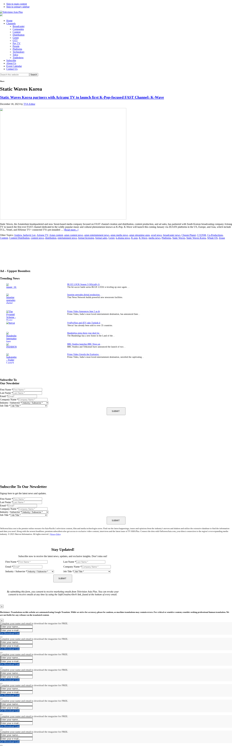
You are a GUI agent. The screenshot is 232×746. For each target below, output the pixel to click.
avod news (156, 235)
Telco (15, 54)
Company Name (9, 399)
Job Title (5, 405)
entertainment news (67, 238)
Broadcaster (18, 26)
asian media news (119, 235)
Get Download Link (10, 633)
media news (154, 238)
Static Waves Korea (196, 238)
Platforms (17, 49)
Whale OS (212, 238)
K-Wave (143, 238)
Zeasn (222, 238)
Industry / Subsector (11, 402)
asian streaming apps (139, 235)
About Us (11, 63)
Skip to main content (16, 4)
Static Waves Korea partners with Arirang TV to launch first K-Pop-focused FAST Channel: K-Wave (82, 97)
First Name (6, 389)
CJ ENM (201, 235)
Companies (18, 29)
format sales (101, 238)
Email (4, 396)
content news (37, 238)
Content (17, 32)
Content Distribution (19, 238)
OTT (15, 40)
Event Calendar (14, 66)
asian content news (73, 235)
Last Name (6, 393)
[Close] (1, 652)
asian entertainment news (96, 235)
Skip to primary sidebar (18, 6)
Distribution (18, 34)
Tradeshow (18, 57)
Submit (116, 411)
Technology (18, 52)
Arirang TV (42, 235)
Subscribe (11, 60)
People (16, 46)
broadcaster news (171, 235)
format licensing (86, 238)
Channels (11, 23)
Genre (16, 37)
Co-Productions (215, 235)
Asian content (56, 235)
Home (9, 20)
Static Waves (178, 238)
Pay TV (17, 43)
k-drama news (123, 238)
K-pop (134, 238)
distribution (50, 238)
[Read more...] (71, 229)
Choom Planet (188, 235)
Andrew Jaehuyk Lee (25, 235)
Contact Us (12, 69)
